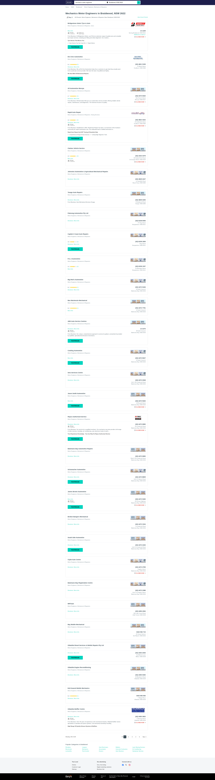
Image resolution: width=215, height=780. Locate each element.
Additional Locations (139, 34)
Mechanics (85, 749)
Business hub (100, 769)
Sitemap (74, 769)
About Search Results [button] (143, 17)
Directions (70, 67)
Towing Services (95, 114)
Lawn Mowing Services (138, 747)
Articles (74, 764)
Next (144, 737)
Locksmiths (69, 751)
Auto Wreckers (120, 751)
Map (70, 17)
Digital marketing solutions (104, 767)
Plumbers (68, 747)
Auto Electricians (103, 747)
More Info (70, 30)
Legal (133, 776)
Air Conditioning (136, 749)
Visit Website (75, 47)
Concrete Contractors (121, 749)
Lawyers (84, 747)
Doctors (101, 751)
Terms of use (103, 776)
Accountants (102, 749)
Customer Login (76, 767)
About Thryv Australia (83, 776)
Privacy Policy (94, 776)
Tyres (92, 25)
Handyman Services (137, 751)
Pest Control (85, 751)
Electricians (69, 749)
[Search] (138, 2)
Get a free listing (101, 764)
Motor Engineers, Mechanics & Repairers (79, 25)
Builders (118, 747)
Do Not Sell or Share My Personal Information (118, 776)
